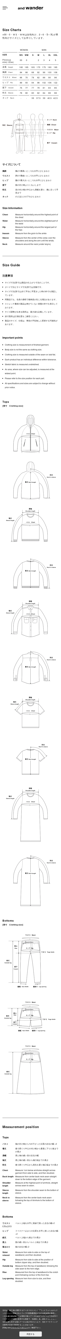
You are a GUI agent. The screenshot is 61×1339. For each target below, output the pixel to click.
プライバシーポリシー (19, 1327)
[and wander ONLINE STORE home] (30, 7)
